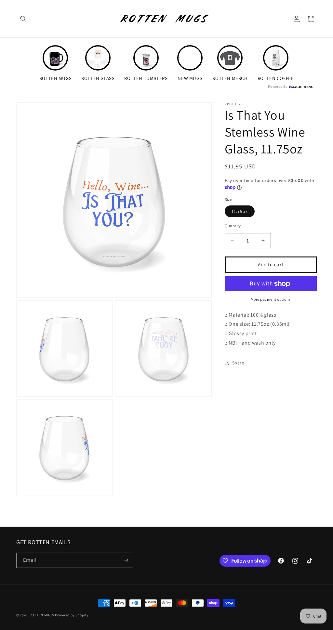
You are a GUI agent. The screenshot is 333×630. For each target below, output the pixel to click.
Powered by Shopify (71, 615)
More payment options (271, 299)
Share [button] (238, 363)
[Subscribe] (126, 560)
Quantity (233, 226)
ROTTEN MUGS (42, 615)
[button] (23, 19)
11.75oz (240, 211)
